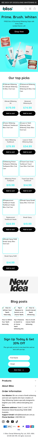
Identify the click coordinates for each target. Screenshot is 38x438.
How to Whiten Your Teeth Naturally (7, 322)
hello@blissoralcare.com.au (24, 415)
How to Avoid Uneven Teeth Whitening (30, 322)
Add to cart (10, 113)
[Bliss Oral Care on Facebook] (8, 421)
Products (6, 380)
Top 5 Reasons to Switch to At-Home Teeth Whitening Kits (19, 324)
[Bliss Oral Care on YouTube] (12, 421)
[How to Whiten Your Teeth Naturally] (7, 312)
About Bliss (8, 385)
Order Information (11, 391)
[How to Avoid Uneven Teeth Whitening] (31, 312)
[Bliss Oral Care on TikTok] (17, 421)
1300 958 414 (20, 417)
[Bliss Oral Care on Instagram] (3, 421)
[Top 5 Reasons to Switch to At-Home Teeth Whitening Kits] (19, 312)
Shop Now (19, 31)
